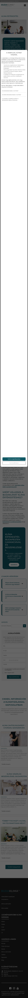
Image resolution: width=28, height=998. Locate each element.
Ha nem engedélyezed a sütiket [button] (11, 94)
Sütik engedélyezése (14, 459)
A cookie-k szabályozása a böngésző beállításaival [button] (10, 99)
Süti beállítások (14, 463)
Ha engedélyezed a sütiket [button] (10, 91)
